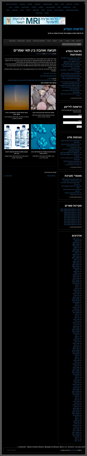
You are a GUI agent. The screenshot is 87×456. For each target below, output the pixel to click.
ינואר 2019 (77, 295)
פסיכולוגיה (22, 4)
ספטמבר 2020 (76, 266)
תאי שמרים (11, 80)
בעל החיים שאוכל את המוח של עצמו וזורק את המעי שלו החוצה (70, 145)
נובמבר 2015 (76, 348)
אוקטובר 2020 (76, 264)
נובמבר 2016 (76, 328)
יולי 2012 (77, 417)
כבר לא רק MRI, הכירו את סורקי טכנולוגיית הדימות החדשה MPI (72, 62)
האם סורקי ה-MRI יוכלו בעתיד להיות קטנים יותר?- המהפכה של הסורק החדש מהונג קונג (70, 66)
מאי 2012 (77, 420)
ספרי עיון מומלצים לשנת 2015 (72, 223)
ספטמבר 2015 (76, 352)
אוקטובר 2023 (76, 244)
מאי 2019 (77, 288)
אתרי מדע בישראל (75, 194)
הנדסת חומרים (25, 7)
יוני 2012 (77, 418)
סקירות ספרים (21, 41)
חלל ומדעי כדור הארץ (11, 4)
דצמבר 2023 (76, 242)
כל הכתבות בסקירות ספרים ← (75, 227)
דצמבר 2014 (76, 367)
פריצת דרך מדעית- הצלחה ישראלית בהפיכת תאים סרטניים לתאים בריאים (70, 74)
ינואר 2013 (77, 406)
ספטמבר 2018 (76, 300)
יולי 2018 (77, 304)
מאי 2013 (77, 400)
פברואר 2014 (76, 384)
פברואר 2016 (76, 343)
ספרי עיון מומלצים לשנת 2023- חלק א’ (70, 211)
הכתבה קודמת (51, 176)
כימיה (74, 7)
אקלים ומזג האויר (50, 7)
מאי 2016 (77, 338)
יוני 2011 (77, 439)
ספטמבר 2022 (76, 251)
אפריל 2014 (76, 381)
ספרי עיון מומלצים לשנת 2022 (72, 212)
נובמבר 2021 (76, 256)
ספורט (43, 10)
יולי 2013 (77, 396)
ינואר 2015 (77, 365)
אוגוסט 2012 (76, 415)
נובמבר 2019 (76, 278)
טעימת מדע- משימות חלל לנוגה (71, 161)
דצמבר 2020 (76, 261)
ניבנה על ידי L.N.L (11, 450)
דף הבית (78, 41)
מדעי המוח (69, 4)
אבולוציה (29, 4)
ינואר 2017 (77, 324)
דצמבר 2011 (76, 429)
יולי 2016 (77, 335)
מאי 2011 (77, 441)
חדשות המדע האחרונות (74, 52)
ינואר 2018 (77, 309)
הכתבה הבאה (8, 176)
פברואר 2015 (76, 364)
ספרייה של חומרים (75, 147)
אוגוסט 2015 (76, 353)
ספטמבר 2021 (76, 258)
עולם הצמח (36, 10)
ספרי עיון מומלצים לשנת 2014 (72, 224)
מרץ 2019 (77, 292)
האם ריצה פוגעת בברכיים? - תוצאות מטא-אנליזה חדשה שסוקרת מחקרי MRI (70, 78)
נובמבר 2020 (76, 263)
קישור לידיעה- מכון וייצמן (50, 73)
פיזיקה (22, 10)
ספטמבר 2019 (76, 282)
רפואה (62, 4)
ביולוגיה (77, 4)
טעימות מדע (12, 41)
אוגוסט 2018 (76, 302)
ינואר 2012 (77, 427)
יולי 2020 (77, 270)
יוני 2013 (77, 398)
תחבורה (47, 13)
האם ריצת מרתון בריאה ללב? (72, 193)
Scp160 (46, 80)
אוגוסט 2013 (76, 394)
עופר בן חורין (39, 53)
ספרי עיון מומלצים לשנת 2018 (72, 217)
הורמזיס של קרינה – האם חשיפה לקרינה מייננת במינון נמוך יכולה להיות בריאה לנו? (70, 182)
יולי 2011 (77, 437)
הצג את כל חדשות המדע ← (76, 98)
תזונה (7, 10)
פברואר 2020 (76, 275)
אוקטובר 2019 (76, 280)
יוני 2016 (77, 336)
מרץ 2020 (77, 273)
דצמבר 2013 (76, 388)
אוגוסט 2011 (76, 436)
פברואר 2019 (76, 294)
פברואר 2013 (76, 405)
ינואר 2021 (77, 259)
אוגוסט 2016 (76, 333)
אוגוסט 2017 (76, 312)
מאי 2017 (77, 317)
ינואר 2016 (77, 345)
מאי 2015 (77, 359)
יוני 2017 (77, 316)
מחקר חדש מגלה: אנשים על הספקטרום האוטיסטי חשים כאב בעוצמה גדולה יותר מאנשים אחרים (70, 87)
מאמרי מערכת (73, 176)
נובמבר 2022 (76, 249)
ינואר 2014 (77, 386)
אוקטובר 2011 (76, 432)
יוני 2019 (77, 287)
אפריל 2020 (76, 271)
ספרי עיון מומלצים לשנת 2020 (72, 214)
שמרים (21, 80)
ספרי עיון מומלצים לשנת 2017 (72, 219)
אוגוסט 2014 (76, 374)
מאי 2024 (77, 241)
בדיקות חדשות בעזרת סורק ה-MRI (71, 179)
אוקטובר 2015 (76, 350)
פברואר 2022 (76, 254)
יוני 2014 (77, 377)
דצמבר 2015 (76, 347)
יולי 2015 (77, 355)
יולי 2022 (77, 252)
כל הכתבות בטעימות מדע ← (76, 167)
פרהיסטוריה (15, 10)
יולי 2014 (77, 376)
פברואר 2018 (76, 307)
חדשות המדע (35, 80)
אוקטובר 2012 (76, 412)
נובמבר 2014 (76, 369)
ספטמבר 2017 (76, 311)
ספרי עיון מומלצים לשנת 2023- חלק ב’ (70, 209)
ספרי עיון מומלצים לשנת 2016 (72, 221)
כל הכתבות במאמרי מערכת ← (75, 197)
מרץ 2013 (77, 403)
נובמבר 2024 (76, 239)
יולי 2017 (77, 314)
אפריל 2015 (76, 360)
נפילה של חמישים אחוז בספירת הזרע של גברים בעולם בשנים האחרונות (70, 82)
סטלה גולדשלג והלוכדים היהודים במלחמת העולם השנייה (71, 150)
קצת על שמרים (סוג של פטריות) (48, 76)
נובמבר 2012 (76, 410)
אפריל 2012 (76, 422)
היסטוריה (34, 7)
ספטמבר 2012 (76, 413)
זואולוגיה (16, 7)
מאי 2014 (77, 379)
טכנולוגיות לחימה (59, 10)
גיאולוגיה (41, 7)
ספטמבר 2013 (76, 393)
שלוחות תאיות (27, 80)
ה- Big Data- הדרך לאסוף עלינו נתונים (70, 152)
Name (80, 115)
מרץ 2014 (77, 382)
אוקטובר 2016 (76, 329)
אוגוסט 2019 (76, 283)
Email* (80, 120)
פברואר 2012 (76, 425)
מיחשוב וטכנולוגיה (47, 4)
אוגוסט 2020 (76, 268)
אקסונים (41, 80)
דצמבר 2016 (76, 326)
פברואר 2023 (76, 246)
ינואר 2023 (77, 247)
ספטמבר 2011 (76, 434)
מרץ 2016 (77, 341)
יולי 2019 (77, 285)
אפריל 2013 (76, 401)
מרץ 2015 (77, 362)
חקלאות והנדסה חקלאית (72, 10)
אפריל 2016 (76, 340)
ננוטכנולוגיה (37, 4)
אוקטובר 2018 (76, 299)
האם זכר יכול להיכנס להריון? (72, 164)
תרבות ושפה (39, 13)
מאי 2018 (77, 306)
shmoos (51, 80)
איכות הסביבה (66, 7)
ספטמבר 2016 (76, 331)
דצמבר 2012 (76, 408)
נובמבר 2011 (76, 430)
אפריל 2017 (76, 319)
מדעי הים (49, 10)
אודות (72, 41)
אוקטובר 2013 (76, 391)
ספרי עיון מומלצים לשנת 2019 (72, 216)
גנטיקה (56, 4)
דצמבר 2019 (76, 276)
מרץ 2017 (77, 321)
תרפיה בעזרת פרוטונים (74, 163)
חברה (10, 7)
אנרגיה (58, 7)
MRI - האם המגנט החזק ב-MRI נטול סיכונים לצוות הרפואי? (70, 58)
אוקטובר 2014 (76, 371)
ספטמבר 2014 (76, 372)
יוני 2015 (77, 357)
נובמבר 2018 (76, 297)
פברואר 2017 (76, 323)
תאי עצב (17, 80)
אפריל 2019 (76, 290)
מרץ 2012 (77, 424)
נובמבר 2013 (76, 389)
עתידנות (28, 10)
